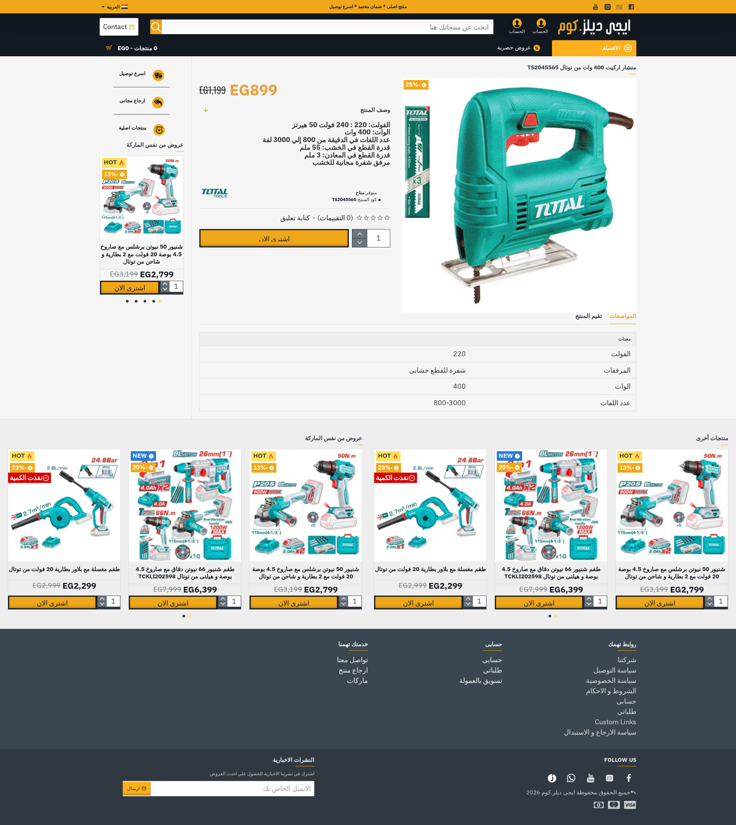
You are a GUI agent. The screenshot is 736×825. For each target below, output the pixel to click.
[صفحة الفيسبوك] (628, 778)
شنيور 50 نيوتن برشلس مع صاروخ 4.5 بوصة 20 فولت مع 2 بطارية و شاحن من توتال (141, 254)
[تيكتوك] (552, 778)
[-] (359, 242)
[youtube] (595, 7)
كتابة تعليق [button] (295, 217)
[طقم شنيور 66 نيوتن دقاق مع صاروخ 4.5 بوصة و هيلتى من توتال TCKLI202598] (551, 505)
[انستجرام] (609, 778)
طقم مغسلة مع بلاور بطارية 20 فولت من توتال (430, 569)
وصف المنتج (375, 109)
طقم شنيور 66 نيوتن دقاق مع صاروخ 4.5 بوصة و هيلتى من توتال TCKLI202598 (551, 572)
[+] (359, 233)
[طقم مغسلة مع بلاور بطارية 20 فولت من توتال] (430, 505)
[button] (274, 238)
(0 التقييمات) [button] (335, 217)
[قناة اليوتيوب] (590, 778)
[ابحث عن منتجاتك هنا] (156, 27)
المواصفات (623, 316)
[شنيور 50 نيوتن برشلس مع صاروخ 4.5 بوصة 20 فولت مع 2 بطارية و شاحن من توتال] (141, 197)
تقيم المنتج (588, 316)
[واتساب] (571, 778)
